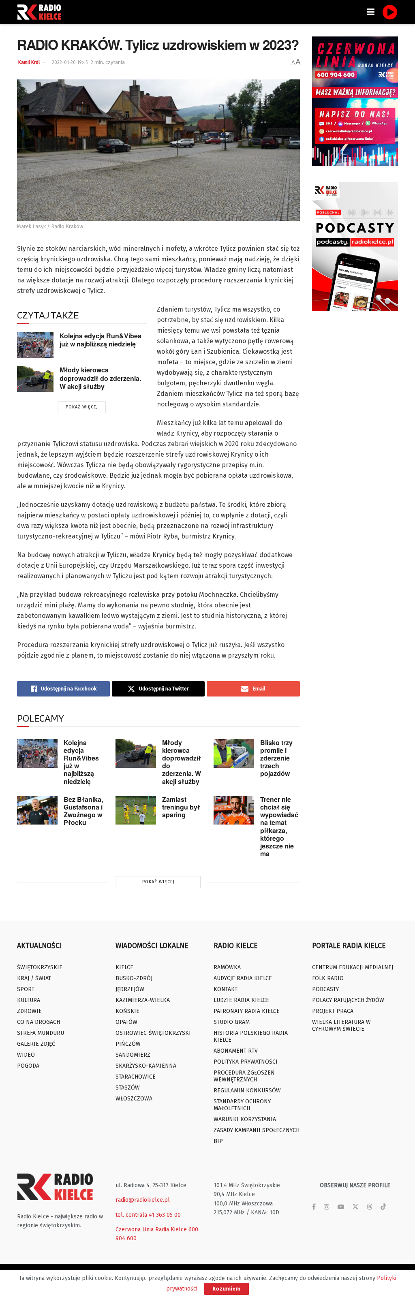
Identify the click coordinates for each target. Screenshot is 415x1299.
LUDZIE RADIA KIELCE (241, 1000)
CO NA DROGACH (38, 1022)
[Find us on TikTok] (383, 1207)
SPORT (25, 989)
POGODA (28, 1065)
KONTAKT (225, 989)
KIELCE (124, 967)
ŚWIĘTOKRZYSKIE (39, 967)
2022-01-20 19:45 (70, 62)
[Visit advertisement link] (355, 101)
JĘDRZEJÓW (130, 989)
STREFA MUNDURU (40, 1033)
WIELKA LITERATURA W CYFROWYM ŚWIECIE (341, 1025)
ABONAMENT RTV (236, 1050)
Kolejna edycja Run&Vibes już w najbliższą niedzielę (100, 340)
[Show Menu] (370, 12)
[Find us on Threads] (369, 1207)
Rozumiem (226, 1289)
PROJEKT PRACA (332, 1011)
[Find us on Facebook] (314, 1207)
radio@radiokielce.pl (143, 1199)
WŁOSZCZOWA (134, 1098)
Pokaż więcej (82, 407)
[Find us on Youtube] (341, 1207)
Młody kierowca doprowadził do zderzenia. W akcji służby (100, 378)
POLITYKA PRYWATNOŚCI (246, 1061)
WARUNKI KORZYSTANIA (245, 1119)
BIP (218, 1141)
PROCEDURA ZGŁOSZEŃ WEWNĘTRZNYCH (244, 1076)
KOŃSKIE (127, 1011)
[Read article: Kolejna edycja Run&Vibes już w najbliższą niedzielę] (35, 345)
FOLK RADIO (328, 978)
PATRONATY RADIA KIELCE (247, 1011)
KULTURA (28, 1000)
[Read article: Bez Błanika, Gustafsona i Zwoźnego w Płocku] (37, 810)
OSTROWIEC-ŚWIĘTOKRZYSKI (153, 1033)
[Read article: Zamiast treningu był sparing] (136, 810)
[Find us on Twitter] (355, 1207)
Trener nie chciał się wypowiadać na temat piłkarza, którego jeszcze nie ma (279, 826)
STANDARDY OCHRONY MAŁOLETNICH (242, 1105)
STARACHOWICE (136, 1076)
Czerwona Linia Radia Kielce (151, 1229)
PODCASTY (325, 989)
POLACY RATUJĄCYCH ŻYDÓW (348, 1000)
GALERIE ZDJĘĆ (36, 1043)
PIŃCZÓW (128, 1043)
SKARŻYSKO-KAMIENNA (146, 1065)
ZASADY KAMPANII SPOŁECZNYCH (256, 1130)
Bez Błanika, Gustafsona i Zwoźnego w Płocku (83, 811)
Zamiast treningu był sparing (181, 807)
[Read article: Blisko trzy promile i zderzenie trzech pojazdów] (234, 753)
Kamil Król (29, 62)
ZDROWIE (29, 1011)
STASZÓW (128, 1087)
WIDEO (26, 1054)
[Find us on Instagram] (326, 1207)
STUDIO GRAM (232, 1022)
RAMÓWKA (227, 967)
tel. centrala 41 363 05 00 (148, 1214)
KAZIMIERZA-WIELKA (143, 1000)
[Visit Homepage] (41, 12)
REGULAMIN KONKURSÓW (247, 1090)
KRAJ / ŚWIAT (34, 978)
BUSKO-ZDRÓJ (134, 978)
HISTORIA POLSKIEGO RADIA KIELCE (251, 1036)
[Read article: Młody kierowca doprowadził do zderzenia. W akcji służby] (35, 379)
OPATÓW (126, 1022)
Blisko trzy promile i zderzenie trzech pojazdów (276, 758)
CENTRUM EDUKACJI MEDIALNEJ (352, 967)
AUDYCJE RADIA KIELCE (243, 978)
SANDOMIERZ (133, 1054)
